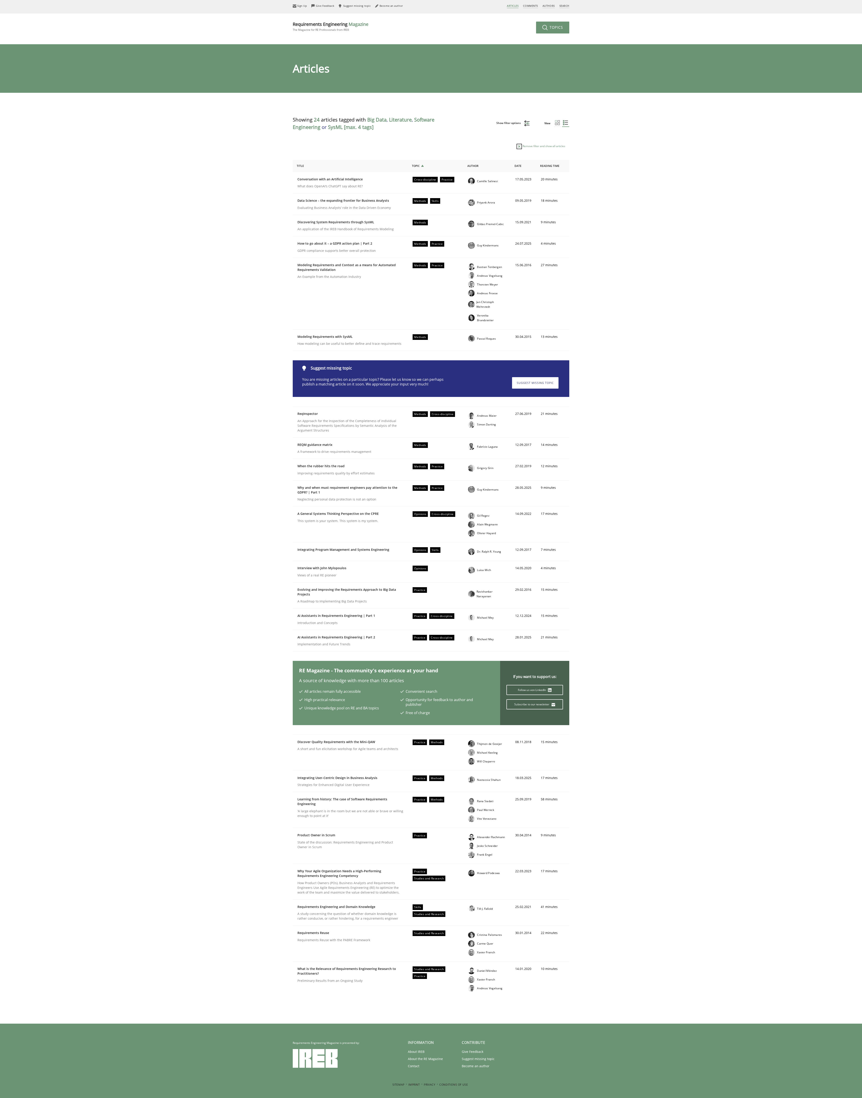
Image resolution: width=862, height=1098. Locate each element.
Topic (416, 166)
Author (473, 166)
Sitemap (398, 1085)
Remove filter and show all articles (543, 146)
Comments (530, 5)
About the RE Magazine (425, 1059)
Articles (513, 5)
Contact (413, 1066)
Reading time (549, 166)
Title (300, 166)
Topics (555, 27)
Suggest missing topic (535, 383)
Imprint (414, 1085)
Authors (549, 5)
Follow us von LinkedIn (532, 690)
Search (564, 5)
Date (518, 166)
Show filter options (508, 123)
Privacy (429, 1085)
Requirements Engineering (330, 26)
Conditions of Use (453, 1085)
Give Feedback (472, 1051)
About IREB (416, 1051)
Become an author (475, 1066)
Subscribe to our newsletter (532, 704)
